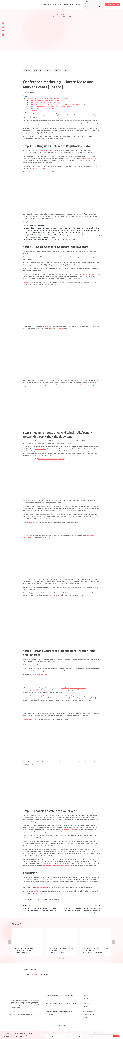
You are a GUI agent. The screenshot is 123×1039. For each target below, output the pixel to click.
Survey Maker (86, 1009)
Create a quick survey (41, 696)
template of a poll (36, 762)
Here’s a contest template (30, 719)
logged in (34, 974)
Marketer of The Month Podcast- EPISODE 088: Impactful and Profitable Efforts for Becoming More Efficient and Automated (82, 909)
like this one (83, 385)
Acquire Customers (88, 1011)
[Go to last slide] (9, 942)
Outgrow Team (57, 16)
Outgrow (85, 995)
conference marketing (29, 899)
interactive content (41, 887)
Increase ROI (86, 1017)
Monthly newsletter (62, 1036)
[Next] (113, 942)
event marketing (42, 899)
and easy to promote (42, 690)
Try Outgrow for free (113, 4)
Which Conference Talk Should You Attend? (51, 459)
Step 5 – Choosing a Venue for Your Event (43, 108)
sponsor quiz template (57, 328)
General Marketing (61, 14)
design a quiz (48, 326)
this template (33, 172)
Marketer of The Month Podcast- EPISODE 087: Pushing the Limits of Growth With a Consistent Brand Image (40, 908)
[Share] (3, 39)
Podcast (77, 4)
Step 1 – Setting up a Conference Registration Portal (46, 100)
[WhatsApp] (3, 31)
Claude (48, 70)
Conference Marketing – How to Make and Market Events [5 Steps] (47, 98)
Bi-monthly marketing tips (76, 1036)
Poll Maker (86, 1006)
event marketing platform (48, 150)
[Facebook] (3, 23)
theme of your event (88, 274)
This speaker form (28, 282)
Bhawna (18, 952)
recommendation (40, 449)
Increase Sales (87, 1020)
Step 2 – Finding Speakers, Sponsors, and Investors (46, 102)
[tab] (58, 958)
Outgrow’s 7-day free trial (33, 891)
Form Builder (86, 1003)
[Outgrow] (11, 4)
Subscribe (116, 1036)
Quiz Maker (86, 998)
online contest (43, 674)
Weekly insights (50, 1036)
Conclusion (34, 110)
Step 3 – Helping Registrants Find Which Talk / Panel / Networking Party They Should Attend (58, 104)
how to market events (55, 899)
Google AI (58, 70)
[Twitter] (3, 27)
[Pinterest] (3, 35)
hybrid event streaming (69, 829)
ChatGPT (28, 70)
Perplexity (38, 70)
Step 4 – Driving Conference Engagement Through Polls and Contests (51, 106)
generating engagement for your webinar (73, 688)
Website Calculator (88, 1001)
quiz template (32, 522)
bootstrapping (78, 380)
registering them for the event (38, 168)
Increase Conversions (88, 1014)
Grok (68, 70)
